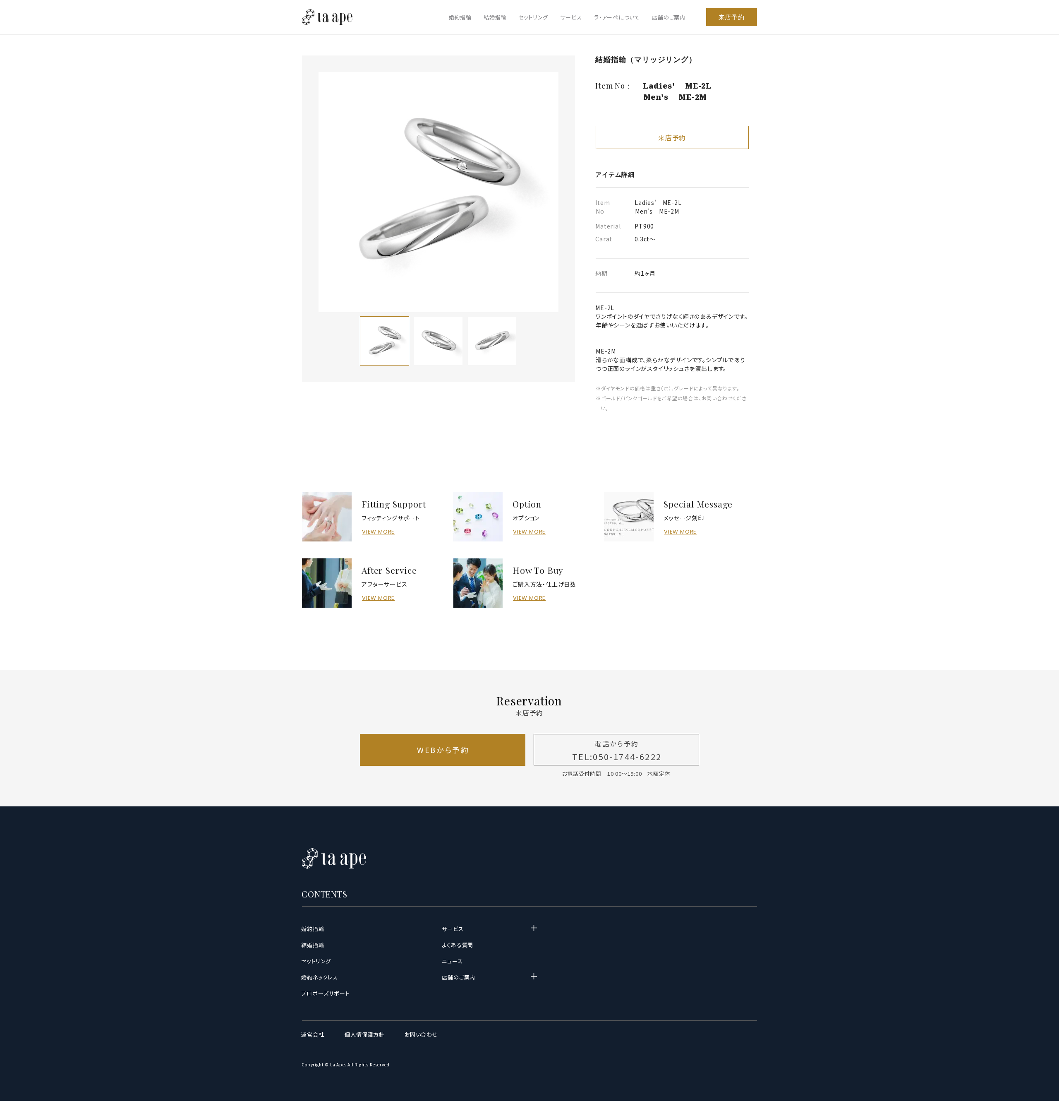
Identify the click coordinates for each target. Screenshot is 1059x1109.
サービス (571, 17)
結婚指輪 (495, 17)
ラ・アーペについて (617, 17)
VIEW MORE (378, 532)
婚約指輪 (460, 17)
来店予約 (732, 17)
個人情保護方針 (365, 1034)
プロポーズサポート (326, 993)
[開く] (533, 928)
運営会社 (313, 1034)
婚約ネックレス (320, 977)
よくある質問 (457, 945)
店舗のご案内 (668, 17)
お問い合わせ (421, 1034)
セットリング (533, 17)
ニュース (452, 961)
